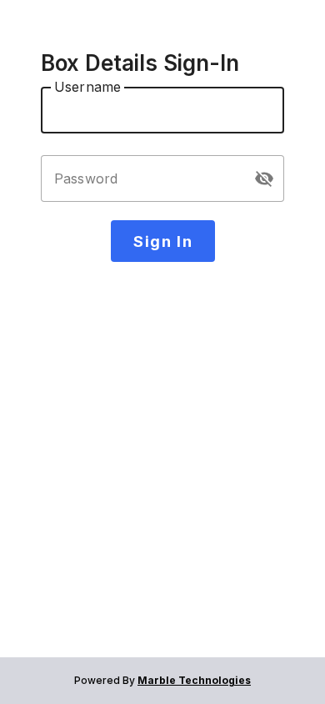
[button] (264, 178)
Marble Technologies (194, 680)
